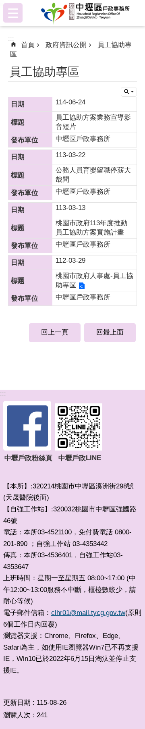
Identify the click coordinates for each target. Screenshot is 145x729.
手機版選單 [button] (13, 13)
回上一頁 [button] (54, 332)
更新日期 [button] (17, 702)
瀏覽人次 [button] (17, 715)
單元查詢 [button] (129, 92)
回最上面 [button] (110, 332)
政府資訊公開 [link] (66, 45)
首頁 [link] (28, 45)
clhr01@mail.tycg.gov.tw (88, 613)
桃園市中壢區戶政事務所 (85, 13)
